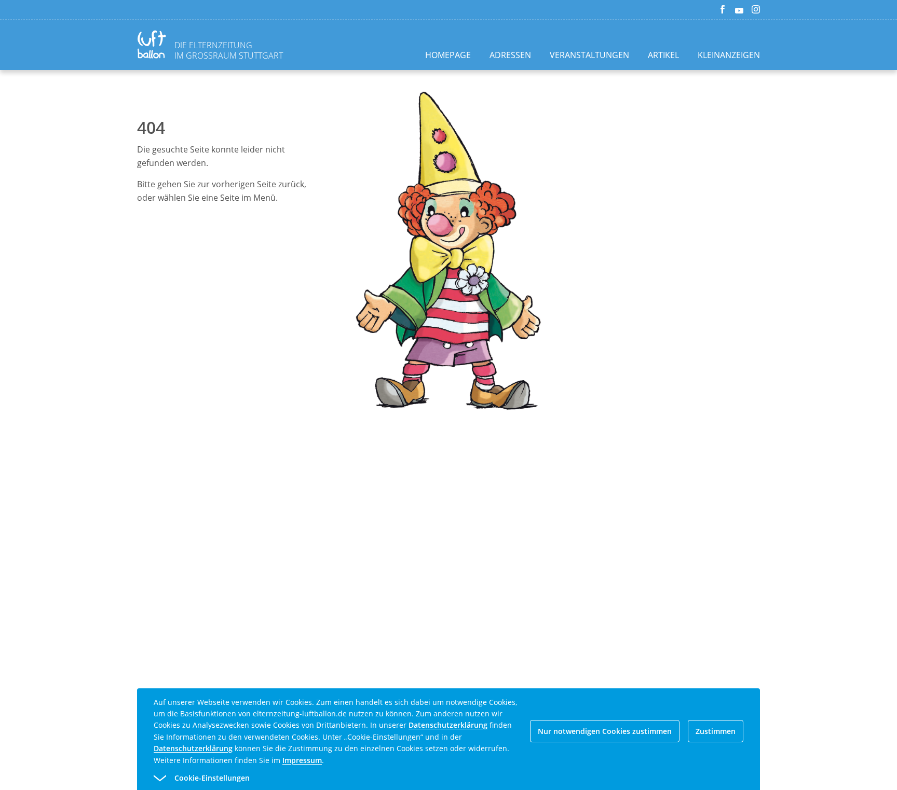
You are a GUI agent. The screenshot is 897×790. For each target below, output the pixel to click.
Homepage (448, 55)
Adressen (510, 55)
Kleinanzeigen (729, 55)
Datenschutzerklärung (448, 725)
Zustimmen (716, 731)
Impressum (302, 760)
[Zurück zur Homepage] (153, 46)
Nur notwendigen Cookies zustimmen (605, 731)
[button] (430, 778)
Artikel (663, 55)
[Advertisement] (100, 240)
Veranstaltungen (589, 55)
